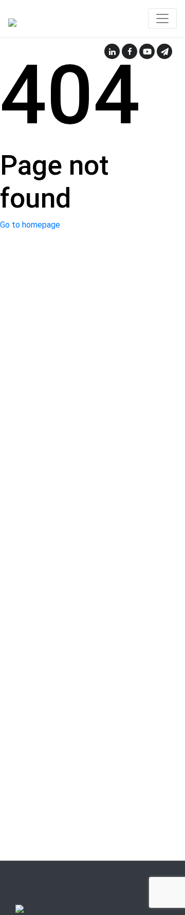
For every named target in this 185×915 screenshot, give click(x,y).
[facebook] (129, 51)
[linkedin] (112, 51)
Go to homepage (30, 225)
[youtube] (147, 51)
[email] (164, 51)
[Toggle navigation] (162, 18)
